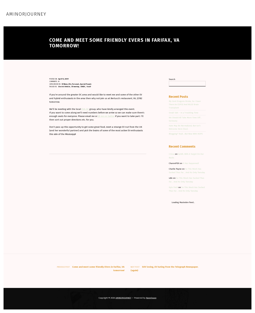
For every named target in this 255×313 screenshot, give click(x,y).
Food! (89, 87)
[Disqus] (97, 194)
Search (172, 79)
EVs (69, 84)
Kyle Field (173, 187)
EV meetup (75, 87)
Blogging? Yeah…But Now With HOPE (186, 134)
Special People (85, 84)
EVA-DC (85, 109)
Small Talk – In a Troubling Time (183, 112)
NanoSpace (151, 298)
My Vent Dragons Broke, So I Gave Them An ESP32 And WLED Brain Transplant (185, 104)
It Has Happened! (191, 163)
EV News (65, 84)
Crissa (171, 154)
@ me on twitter (106, 116)
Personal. (75, 84)
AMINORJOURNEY (123, 298)
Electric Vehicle (64, 87)
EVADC (83, 87)
